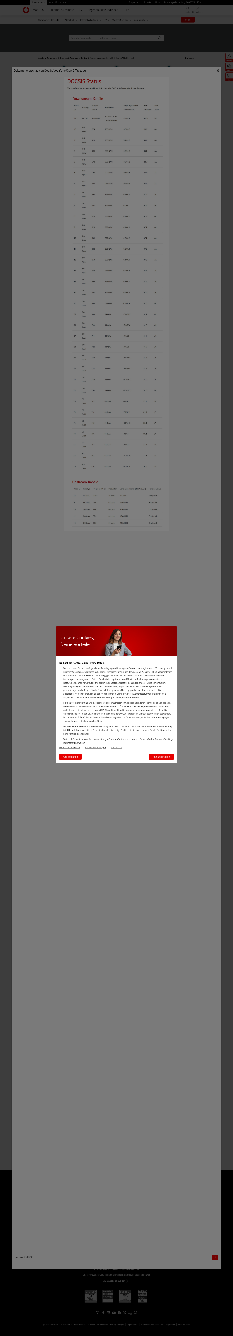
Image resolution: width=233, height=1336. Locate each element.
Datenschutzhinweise (69, 747)
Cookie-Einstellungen (95, 747)
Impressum (116, 747)
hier (106, 675)
